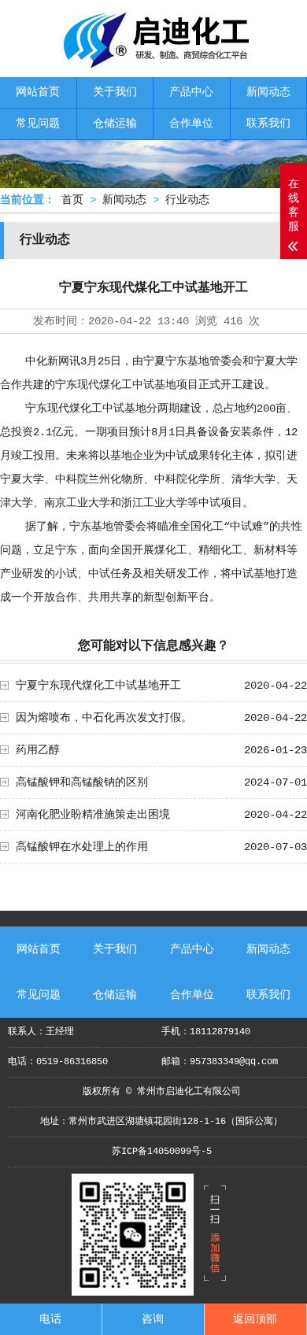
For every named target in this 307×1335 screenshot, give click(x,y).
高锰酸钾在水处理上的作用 (82, 847)
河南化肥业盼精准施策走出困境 (93, 814)
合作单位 (191, 123)
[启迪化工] (153, 63)
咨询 (153, 1319)
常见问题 (38, 123)
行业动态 (187, 200)
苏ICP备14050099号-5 (162, 1151)
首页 (72, 200)
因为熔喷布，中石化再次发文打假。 (104, 718)
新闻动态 (268, 92)
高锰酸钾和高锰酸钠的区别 (82, 782)
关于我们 (115, 92)
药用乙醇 (38, 750)
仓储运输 (115, 123)
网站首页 (38, 92)
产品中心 (191, 92)
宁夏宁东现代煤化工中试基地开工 (98, 685)
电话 (50, 1319)
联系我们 (268, 123)
